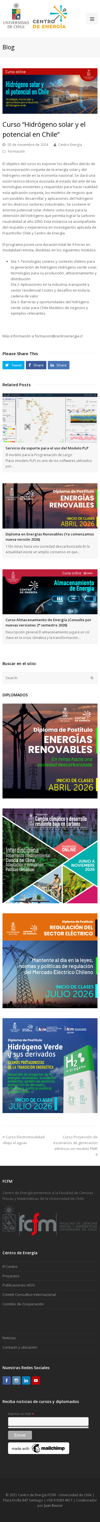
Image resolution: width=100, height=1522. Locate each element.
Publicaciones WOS (18, 1285)
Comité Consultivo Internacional (29, 1294)
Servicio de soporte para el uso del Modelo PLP (47, 448)
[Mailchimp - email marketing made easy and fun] (38, 1453)
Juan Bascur (53, 1505)
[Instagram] (16, 1380)
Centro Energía (70, 144)
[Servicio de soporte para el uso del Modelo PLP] (50, 418)
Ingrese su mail (21, 1414)
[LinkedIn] (26, 1380)
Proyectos (10, 1275)
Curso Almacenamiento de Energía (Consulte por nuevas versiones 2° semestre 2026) (48, 622)
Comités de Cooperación (23, 1303)
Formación (16, 151)
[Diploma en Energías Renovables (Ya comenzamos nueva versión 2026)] (50, 505)
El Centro (10, 1266)
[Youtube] (36, 1380)
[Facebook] (6, 1380)
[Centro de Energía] (35, 18)
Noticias (9, 1337)
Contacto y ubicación (19, 1347)
